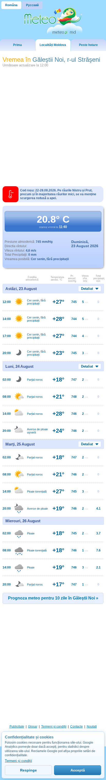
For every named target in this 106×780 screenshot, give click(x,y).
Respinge (28, 770)
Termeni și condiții (53, 726)
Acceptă (77, 770)
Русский (32, 5)
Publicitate (17, 726)
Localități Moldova (53, 45)
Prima (17, 45)
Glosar (32, 726)
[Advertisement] (53, 125)
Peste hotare (88, 45)
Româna (11, 5)
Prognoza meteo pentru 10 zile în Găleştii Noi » (53, 598)
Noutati (92, 726)
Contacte (76, 726)
